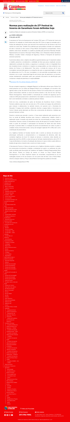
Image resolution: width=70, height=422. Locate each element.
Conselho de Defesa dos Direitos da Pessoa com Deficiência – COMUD (12, 326)
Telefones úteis (8, 303)
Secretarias (7, 367)
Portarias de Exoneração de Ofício (10, 273)
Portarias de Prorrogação (10, 278)
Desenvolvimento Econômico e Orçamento (9, 365)
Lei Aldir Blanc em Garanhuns (8, 236)
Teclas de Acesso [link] (22, 1)
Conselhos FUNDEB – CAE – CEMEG (13, 362)
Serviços (6, 291)
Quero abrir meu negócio (10, 286)
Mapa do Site (7, 245)
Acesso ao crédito (9, 178)
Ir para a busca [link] (9, 1)
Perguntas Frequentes (9, 260)
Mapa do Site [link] (34, 1)
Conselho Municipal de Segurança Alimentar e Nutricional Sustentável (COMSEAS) (12, 344)
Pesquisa (7, 262)
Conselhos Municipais (9, 323)
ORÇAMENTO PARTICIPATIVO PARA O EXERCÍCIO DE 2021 (9, 257)
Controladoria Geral (11, 375)
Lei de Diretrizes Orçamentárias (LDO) (8, 240)
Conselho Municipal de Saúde (12, 339)
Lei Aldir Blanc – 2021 (9, 230)
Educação (9, 385)
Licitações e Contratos (9, 242)
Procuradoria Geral (11, 400)
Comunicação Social (11, 374)
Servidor (6, 295)
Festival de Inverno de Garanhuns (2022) (9, 220)
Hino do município (9, 229)
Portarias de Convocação (10, 263)
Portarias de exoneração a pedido (10, 269)
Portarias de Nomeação (10, 277)
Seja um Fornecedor (9, 290)
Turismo (6, 305)
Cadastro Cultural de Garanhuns (9, 189)
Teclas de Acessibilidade (10, 300)
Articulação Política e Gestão (11, 306)
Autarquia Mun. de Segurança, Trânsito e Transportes (11, 315)
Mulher (8, 397)
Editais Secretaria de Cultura (11, 209)
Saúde (8, 402)
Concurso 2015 (8, 198)
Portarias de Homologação (10, 275)
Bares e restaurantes (9, 186)
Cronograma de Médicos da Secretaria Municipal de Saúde (10, 201)
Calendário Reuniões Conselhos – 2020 (9, 194)
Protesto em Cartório (9, 285)
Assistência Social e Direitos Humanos (11, 371)
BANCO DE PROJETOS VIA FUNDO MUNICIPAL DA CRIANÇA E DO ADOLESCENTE (10, 182)
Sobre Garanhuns (8, 298)
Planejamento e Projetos (12, 398)
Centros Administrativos (10, 196)
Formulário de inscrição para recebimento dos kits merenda (10, 224)
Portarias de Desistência (10, 265)
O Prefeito (7, 252)
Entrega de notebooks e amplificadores (9, 217)
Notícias (7, 17)
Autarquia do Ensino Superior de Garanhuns (11, 310)
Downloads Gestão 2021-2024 (10, 205)
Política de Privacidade (27, 408)
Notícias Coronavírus (9, 250)
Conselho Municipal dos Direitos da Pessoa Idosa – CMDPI (12, 358)
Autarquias (7, 308)
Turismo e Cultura (14, 17)
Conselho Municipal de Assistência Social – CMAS (12, 330)
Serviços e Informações (13, 13)
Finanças (9, 387)
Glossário (7, 227)
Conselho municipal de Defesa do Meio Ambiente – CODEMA (12, 335)
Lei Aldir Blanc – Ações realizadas (9, 233)
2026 (29, 419)
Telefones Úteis (8, 301)
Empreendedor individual (10, 214)
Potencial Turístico (9, 280)
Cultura (8, 377)
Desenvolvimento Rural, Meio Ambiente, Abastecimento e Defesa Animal (12, 382)
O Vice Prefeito (8, 254)
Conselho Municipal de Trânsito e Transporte (12, 348)
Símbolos (7, 296)
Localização (7, 244)
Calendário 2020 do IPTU (10, 191)
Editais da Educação (9, 207)
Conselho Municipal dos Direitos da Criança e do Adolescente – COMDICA (12, 353)
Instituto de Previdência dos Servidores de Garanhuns (12, 320)
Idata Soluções (43, 419)
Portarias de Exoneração (10, 267)
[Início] (3, 17)
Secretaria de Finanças (9, 288)
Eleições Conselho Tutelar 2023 (10, 212)
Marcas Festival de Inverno (10, 247)
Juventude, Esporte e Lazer (11, 395)
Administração (10, 369)
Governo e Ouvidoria (11, 389)
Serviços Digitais (8, 293)
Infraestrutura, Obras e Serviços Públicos (12, 391)
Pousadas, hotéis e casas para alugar (11, 282)
